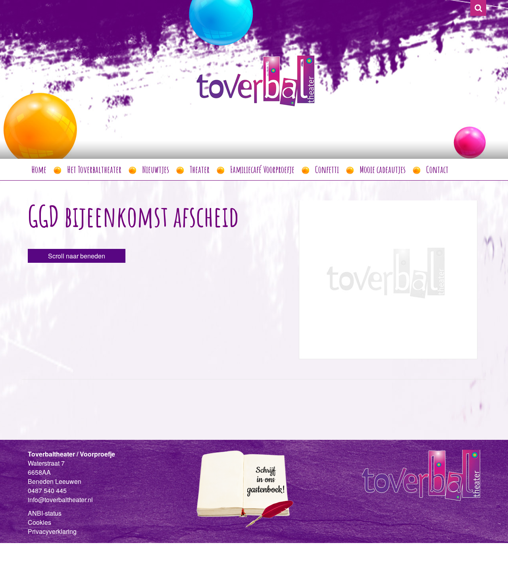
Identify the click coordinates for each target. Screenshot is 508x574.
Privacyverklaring (52, 531)
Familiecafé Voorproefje (262, 169)
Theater (200, 169)
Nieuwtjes (155, 169)
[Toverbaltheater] (255, 80)
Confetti (327, 169)
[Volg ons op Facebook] (32, 551)
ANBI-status (45, 513)
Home (38, 169)
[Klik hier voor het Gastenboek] (242, 488)
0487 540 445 (47, 490)
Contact (437, 169)
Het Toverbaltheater (94, 169)
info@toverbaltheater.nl (60, 499)
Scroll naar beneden (76, 255)
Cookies (39, 522)
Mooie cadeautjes (383, 169)
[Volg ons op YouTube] (59, 551)
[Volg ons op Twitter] (45, 551)
